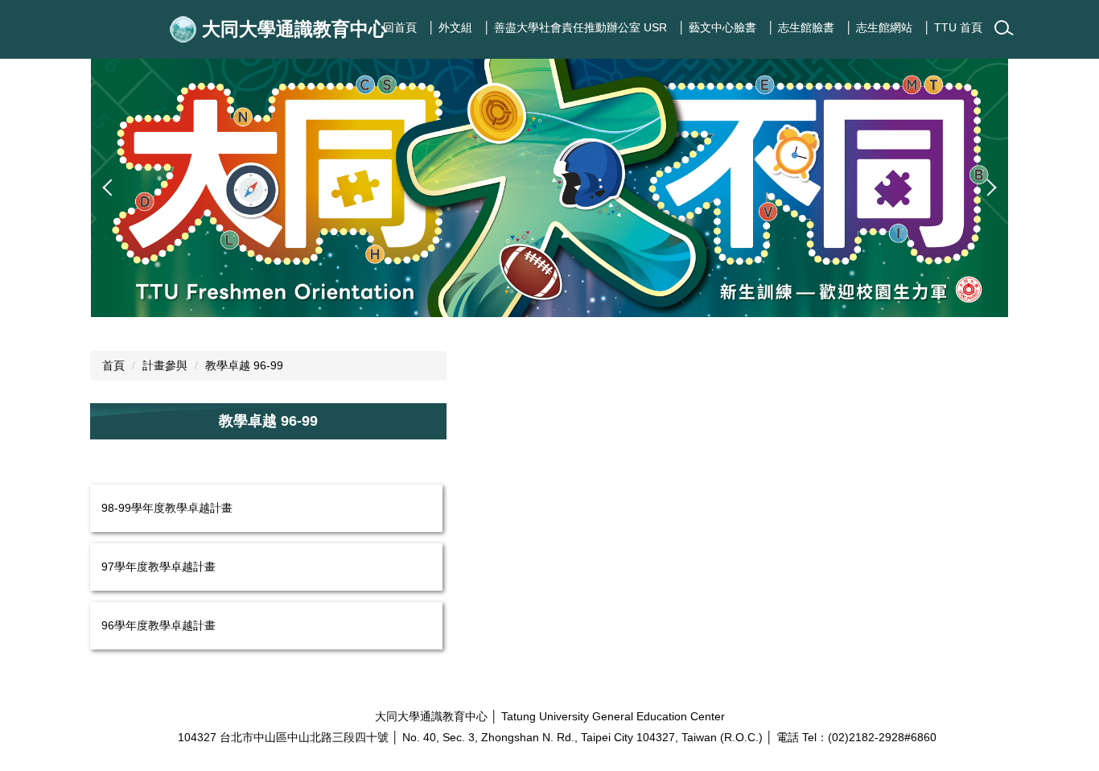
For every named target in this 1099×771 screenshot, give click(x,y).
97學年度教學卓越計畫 (158, 566)
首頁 (113, 365)
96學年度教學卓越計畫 (158, 625)
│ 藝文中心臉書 (717, 27)
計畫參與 (164, 365)
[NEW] (549, 188)
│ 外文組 (450, 27)
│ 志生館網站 (879, 27)
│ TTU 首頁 (953, 27)
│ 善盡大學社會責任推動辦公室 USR (575, 27)
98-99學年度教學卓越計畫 (167, 507)
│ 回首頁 (395, 27)
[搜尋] (1004, 28)
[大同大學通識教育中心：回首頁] (186, 29)
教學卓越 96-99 (244, 365)
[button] (111, 187)
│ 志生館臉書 (801, 27)
